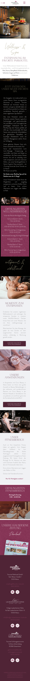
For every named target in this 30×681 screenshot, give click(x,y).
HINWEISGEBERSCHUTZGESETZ (15, 674)
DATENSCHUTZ (19, 672)
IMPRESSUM (12, 672)
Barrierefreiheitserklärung (15, 677)
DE (4, 3)
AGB (25, 672)
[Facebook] (12, 592)
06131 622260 (15, 620)
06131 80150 (15, 586)
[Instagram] (17, 592)
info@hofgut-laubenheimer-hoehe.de (15, 617)
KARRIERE (6, 672)
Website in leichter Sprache (15, 676)
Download (15, 534)
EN (2, 3)
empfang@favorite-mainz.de (15, 584)
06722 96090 (15, 654)
